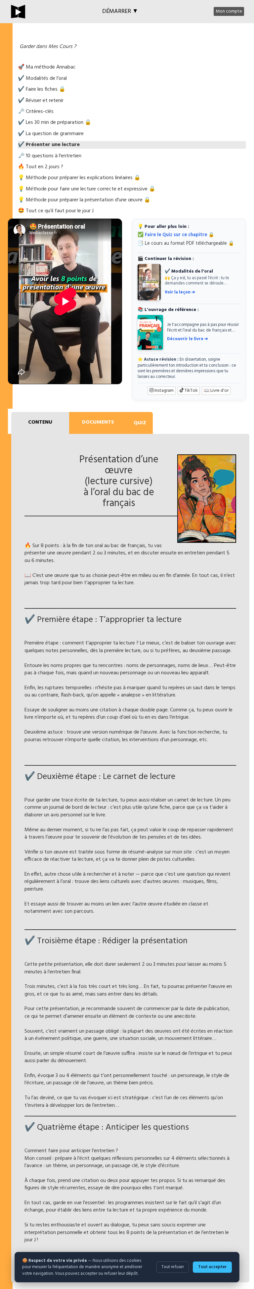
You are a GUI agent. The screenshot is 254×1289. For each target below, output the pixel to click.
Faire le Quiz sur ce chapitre (176, 235)
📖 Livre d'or (216, 390)
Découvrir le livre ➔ (187, 338)
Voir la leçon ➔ (180, 292)
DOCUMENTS (98, 422)
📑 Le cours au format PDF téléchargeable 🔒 (186, 243)
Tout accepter (212, 1266)
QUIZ (140, 423)
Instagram (163, 390)
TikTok (191, 390)
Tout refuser (172, 1266)
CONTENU (40, 422)
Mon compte (229, 11)
